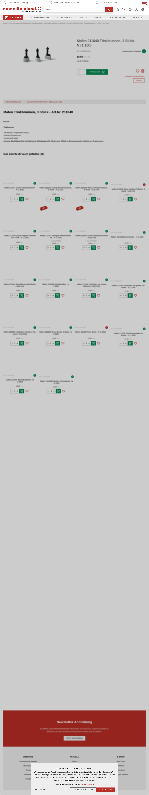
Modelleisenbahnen (40, 17)
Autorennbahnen (63, 17)
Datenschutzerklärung (87, 784)
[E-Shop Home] (22, 9)
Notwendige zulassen (83, 790)
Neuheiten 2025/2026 (117, 17)
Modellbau (83, 17)
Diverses (98, 17)
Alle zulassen (105, 790)
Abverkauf (138, 17)
